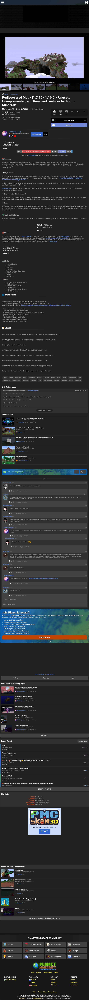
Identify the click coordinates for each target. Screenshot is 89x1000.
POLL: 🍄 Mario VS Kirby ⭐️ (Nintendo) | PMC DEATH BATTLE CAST (27, 761)
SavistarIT (19, 903)
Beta (24, 377)
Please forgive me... (9, 753)
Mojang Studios (37, 998)
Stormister (32, 155)
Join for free (44, 637)
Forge (53, 377)
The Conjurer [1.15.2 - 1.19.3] (24, 706)
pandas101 (6, 494)
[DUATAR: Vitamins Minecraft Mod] (7, 892)
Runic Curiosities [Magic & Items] (25, 899)
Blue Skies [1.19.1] (21, 716)
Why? (4, 745)
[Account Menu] (86, 2)
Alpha (5, 377)
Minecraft (22, 998)
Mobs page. (54, 241)
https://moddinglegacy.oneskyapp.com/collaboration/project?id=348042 (46, 305)
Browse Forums (44, 789)
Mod (58, 377)
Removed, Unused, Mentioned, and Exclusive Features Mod (34, 437)
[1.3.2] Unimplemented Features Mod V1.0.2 (30, 428)
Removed (25, 380)
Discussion (9, 747)
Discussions (5, 755)
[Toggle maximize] (86, 35)
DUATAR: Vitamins (21, 889)
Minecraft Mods (39, 674)
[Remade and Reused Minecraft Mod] (8, 450)
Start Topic (83, 741)
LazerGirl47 (21, 422)
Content (46, 377)
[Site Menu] (2, 2)
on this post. (65, 236)
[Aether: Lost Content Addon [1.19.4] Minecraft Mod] (7, 690)
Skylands (64, 380)
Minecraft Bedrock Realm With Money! (15, 768)
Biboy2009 (21, 441)
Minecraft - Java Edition (8, 778)
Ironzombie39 (7, 483)
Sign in (83, 472)
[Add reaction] (14, 491)
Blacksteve (32, 377)
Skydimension (48, 380)
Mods (6, 94)
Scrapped (33, 380)
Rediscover (6, 380)
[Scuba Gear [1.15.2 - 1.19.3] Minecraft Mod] (7, 700)
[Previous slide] (4, 59)
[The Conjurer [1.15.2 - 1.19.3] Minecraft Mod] (7, 709)
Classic (39, 377)
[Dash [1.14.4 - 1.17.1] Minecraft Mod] (7, 729)
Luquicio (19, 874)
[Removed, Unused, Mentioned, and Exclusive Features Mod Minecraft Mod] (8, 441)
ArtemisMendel (7, 505)
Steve (71, 380)
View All (44, 735)
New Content (14, 94)
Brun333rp (6, 551)
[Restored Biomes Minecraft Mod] (8, 460)
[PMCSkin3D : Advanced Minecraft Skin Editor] (44, 834)
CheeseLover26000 (23, 460)
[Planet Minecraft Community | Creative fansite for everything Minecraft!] (44, 965)
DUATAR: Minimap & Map (23, 880)
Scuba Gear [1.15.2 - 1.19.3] (23, 697)
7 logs (41, 109)
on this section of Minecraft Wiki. (57, 238)
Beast (11, 377)
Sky (40, 380)
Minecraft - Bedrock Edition (9, 770)
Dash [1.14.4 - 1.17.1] (21, 725)
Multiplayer (21, 770)
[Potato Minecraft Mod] (7, 912)
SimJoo (20, 432)
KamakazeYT (21, 451)
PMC (3, 747)
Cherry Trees (6, 188)
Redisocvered (16, 380)
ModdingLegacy (15, 132)
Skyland (56, 380)
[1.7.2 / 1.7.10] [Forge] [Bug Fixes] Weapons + (30, 418)
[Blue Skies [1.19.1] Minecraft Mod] (7, 719)
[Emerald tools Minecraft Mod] (7, 873)
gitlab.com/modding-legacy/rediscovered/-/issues (43, 578)
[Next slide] (85, 59)
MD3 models (26, 236)
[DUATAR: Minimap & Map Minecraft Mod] (7, 883)
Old (80, 377)
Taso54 (19, 884)
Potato (17, 908)
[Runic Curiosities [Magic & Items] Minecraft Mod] (7, 902)
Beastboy (18, 377)
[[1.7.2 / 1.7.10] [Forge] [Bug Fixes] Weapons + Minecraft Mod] (8, 421)
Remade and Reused (22, 447)
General (12, 755)
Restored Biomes (21, 456)
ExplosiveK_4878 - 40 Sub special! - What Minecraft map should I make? (28, 783)
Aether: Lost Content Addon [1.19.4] (26, 687)
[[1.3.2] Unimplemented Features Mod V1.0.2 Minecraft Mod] (8, 431)
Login (50, 641)
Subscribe (36, 134)
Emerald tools (19, 870)
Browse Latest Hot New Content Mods (44, 918)
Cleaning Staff (7, 776)
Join (76, 472)
